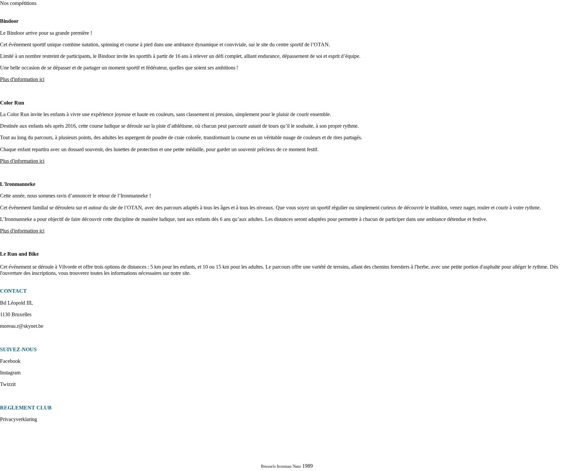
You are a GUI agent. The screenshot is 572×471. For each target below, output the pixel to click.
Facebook (10, 361)
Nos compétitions (18, 3)
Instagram (10, 372)
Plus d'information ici (22, 161)
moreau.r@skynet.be (21, 326)
